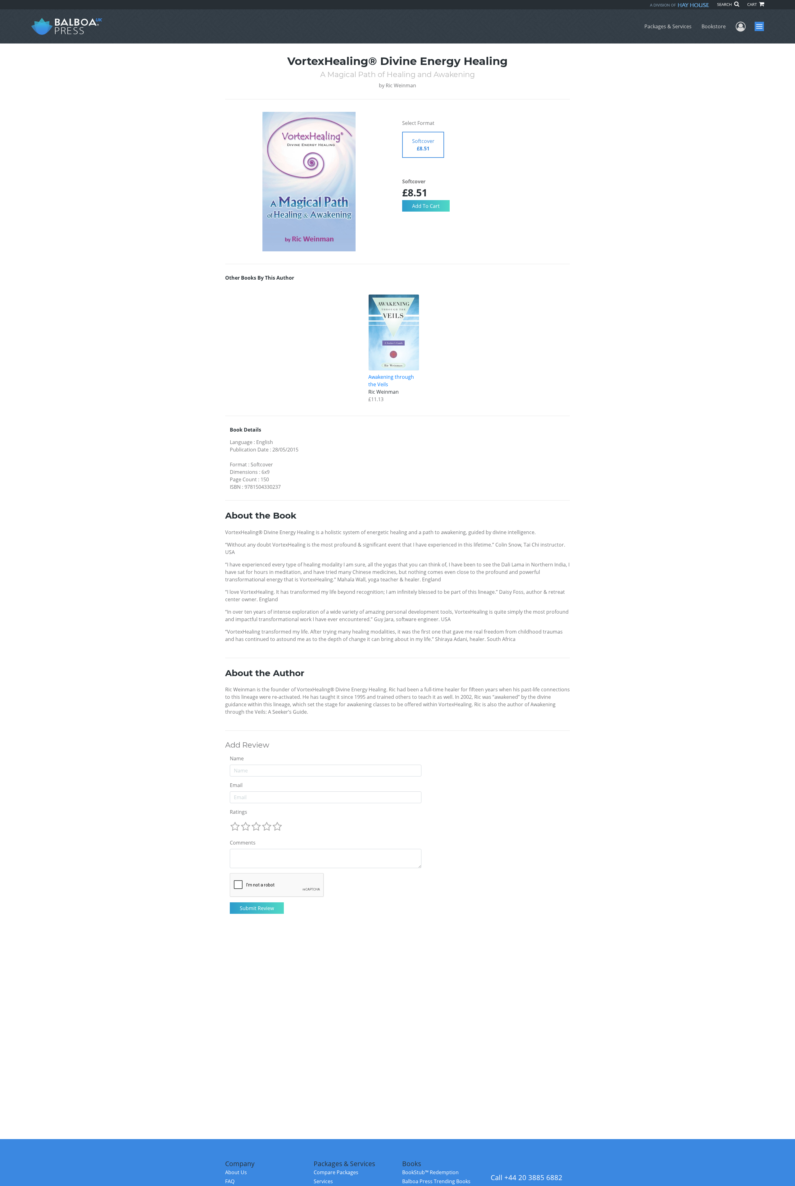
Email (236, 785)
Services (323, 1181)
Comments (243, 842)
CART (752, 4)
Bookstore (714, 26)
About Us (236, 1172)
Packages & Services (668, 26)
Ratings (238, 811)
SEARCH (725, 4)
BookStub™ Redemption (430, 1172)
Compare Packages (336, 1172)
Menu (761, 26)
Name (237, 758)
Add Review (247, 745)
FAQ (229, 1181)
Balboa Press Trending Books (436, 1181)
